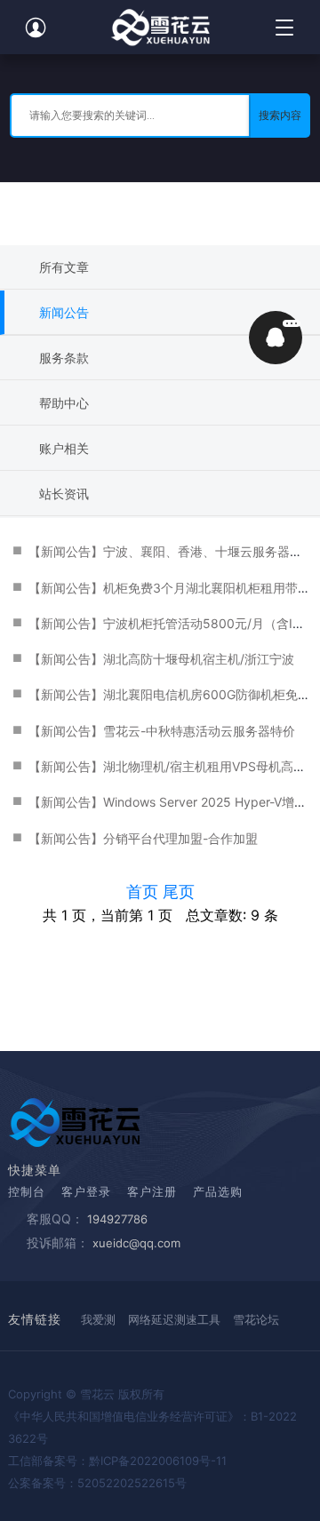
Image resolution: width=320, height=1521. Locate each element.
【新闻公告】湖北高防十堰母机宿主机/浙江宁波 (161, 658)
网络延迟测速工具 (174, 1319)
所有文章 (64, 267)
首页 (144, 891)
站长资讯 (64, 493)
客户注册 (152, 1191)
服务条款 (64, 357)
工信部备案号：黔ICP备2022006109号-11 (117, 1460)
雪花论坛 (256, 1319)
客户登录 (86, 1191)
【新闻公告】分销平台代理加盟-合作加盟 (143, 838)
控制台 (26, 1191)
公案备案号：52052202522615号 (97, 1483)
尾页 (179, 891)
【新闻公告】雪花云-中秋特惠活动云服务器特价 (161, 730)
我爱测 (98, 1319)
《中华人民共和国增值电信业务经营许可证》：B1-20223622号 (152, 1427)
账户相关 (64, 448)
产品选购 (218, 1191)
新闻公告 (64, 312)
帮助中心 (64, 402)
